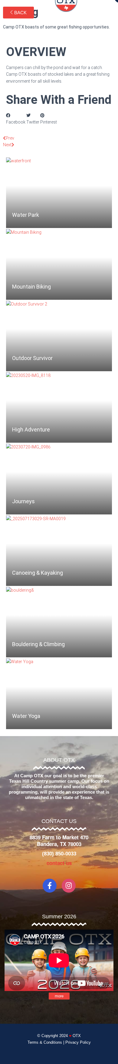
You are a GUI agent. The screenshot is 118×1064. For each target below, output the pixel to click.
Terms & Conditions (45, 1042)
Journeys (23, 501)
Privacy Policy (78, 1042)
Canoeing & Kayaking (37, 573)
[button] (15, 119)
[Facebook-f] (50, 886)
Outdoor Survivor (32, 358)
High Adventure (31, 429)
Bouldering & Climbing (38, 644)
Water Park (25, 215)
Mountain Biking (31, 286)
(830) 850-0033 (59, 854)
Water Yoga (26, 716)
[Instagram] (69, 886)
